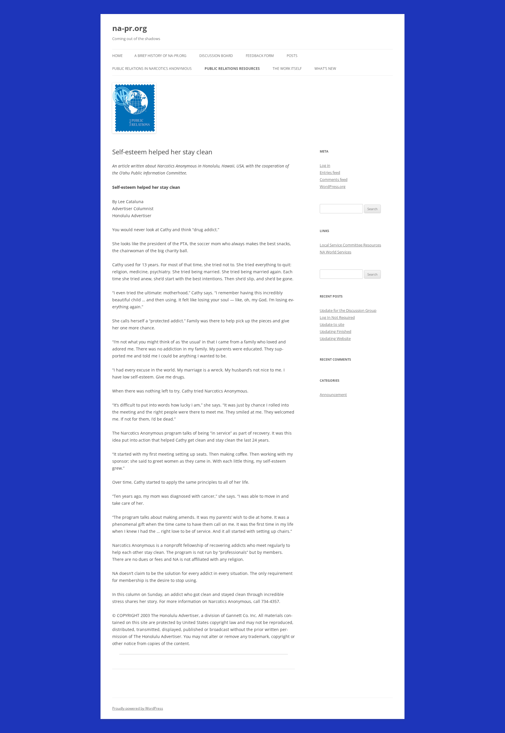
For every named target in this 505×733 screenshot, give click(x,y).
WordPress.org (332, 186)
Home (117, 55)
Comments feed (333, 179)
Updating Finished (335, 331)
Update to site (332, 324)
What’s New (325, 68)
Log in (325, 165)
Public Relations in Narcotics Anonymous (152, 68)
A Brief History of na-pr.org (160, 55)
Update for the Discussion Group (348, 310)
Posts (292, 55)
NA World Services (335, 252)
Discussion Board (216, 55)
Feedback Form (260, 55)
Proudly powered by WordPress (137, 708)
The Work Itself (287, 68)
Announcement (333, 394)
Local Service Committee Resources (350, 245)
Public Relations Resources (232, 68)
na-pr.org (129, 28)
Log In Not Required (337, 317)
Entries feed (330, 172)
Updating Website (335, 338)
